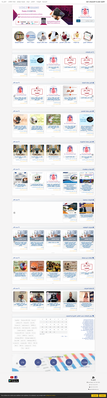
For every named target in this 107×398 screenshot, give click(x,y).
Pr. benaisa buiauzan (88, 335)
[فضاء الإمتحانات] (53, 36)
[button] (16, 15)
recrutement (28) (23, 343)
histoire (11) (31, 335)
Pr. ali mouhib (90, 332)
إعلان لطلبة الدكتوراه (70, 156)
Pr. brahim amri (89, 336)
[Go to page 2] (53, 283)
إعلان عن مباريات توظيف (53, 242)
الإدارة (75, 69)
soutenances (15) (28, 345)
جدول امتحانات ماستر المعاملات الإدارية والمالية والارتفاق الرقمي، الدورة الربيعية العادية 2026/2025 (37, 128)
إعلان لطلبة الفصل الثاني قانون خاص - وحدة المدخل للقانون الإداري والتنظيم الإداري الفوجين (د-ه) (37, 274)
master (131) (23, 340)
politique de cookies (50, 395)
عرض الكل (15, 82)
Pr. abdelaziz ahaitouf (88, 321)
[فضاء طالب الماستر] (65, 36)
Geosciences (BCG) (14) (19, 333)
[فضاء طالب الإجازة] (42, 36)
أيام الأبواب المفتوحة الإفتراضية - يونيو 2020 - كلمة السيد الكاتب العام (37, 304)
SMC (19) (35, 343)
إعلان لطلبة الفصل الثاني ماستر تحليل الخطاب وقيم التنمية (53, 127)
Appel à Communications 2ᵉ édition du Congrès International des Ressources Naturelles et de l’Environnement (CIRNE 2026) (86, 187)
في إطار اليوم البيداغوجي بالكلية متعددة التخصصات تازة (37, 185)
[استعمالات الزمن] (87, 36)
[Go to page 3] (52, 283)
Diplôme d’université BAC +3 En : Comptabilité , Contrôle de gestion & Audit (70, 216)
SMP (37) (21, 345)
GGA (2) (33, 333)
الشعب (33, 2)
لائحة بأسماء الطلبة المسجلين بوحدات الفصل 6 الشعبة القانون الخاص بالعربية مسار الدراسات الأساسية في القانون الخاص (70, 275)
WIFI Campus (30, 42)
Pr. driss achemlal (89, 339)
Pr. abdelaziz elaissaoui (88, 322)
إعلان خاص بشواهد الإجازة (70, 67)
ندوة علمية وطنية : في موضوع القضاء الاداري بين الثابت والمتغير (20, 185)
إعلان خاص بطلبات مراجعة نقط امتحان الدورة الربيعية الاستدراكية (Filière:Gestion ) (53, 99)
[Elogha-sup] (76, 36)
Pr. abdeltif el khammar (88, 328)
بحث (78, 20)
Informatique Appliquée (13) (30, 338)
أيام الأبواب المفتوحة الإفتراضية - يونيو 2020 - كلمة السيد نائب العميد (53, 304)
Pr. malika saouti (56, 130)
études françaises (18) (26, 328)
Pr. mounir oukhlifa (23, 131)
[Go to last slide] (92, 66)
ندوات (28, 2)
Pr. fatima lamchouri (56, 278)
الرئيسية (44, 2)
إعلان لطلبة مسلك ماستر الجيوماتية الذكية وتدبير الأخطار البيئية (70, 127)
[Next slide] (14, 66)
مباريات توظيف (21, 2)
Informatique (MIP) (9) (19, 338)
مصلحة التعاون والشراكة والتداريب (87, 192)
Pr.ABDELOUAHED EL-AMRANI (70, 130)
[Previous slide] (92, 213)
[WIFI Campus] (30, 36)
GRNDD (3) (24, 335)
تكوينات (39, 2)
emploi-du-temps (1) (25, 325)
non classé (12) (16, 343)
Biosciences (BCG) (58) (25, 320)
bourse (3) (33, 320)
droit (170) (32, 323)
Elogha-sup (76, 42)
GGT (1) (18, 335)
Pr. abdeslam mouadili (88, 329)
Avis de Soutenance (53, 156)
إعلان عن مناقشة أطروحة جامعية (36, 157)
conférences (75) (19, 323)
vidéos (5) (27, 348)
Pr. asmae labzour (89, 333)
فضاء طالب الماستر (64, 42)
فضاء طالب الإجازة (42, 42)
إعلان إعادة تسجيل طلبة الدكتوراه (53, 68)
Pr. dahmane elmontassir (87, 338)
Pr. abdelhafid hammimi (87, 323)
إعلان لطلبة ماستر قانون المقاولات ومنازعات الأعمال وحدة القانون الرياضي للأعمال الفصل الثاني (20, 128)
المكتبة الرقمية (19, 42)
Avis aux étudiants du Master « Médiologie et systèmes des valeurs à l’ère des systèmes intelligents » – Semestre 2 (37, 70)
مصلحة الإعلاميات (90, 70)
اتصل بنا (4, 2)
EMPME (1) (33, 325)
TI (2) (22, 348)
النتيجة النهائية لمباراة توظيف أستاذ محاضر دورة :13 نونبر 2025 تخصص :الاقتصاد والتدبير (20, 244)
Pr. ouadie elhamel (40, 131)
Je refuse (102, 395)
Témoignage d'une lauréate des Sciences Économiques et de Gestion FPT (86, 305)
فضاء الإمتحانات (53, 42)
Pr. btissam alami (89, 337)
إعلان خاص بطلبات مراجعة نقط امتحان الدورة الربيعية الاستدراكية (70, 98)
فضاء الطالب (12, 2)
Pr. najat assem (23, 277)
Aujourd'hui (17, 320)
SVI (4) (34, 345)
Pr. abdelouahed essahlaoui (87, 326)
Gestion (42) (28, 333)
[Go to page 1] (54, 283)
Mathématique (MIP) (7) (31, 340)
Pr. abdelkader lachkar (88, 324)
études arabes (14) (17, 328)
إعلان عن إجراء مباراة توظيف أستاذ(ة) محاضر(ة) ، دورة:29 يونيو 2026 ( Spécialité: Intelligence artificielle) (37, 244)
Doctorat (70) (26, 323)
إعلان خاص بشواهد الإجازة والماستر (86, 68)
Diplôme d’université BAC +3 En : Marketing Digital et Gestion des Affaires (86, 215)
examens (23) (34, 328)
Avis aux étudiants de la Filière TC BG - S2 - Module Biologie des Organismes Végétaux (20, 274)
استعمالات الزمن (87, 42)
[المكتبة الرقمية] (19, 36)
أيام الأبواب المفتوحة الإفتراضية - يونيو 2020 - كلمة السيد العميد (20, 304)
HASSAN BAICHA (88, 319)
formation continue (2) (21, 330)
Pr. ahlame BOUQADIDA (38, 277)
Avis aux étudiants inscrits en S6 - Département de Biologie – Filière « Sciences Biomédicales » (53, 275)
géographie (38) (30, 330)
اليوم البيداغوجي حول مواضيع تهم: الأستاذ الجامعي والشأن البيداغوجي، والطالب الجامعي (53, 185)
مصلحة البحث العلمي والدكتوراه (54, 70)
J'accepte (95, 395)
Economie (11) (17, 325)
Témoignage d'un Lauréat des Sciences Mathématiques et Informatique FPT (70, 305)
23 (50, 330)
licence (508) (16, 340)
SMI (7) (16, 345)
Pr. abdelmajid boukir (88, 325)
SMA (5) (30, 343)
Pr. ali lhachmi (90, 331)
